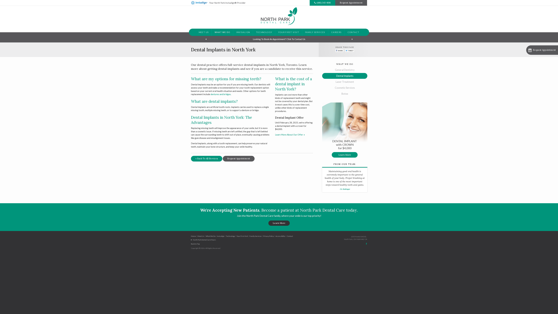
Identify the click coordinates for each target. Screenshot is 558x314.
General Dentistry (345, 69)
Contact (353, 32)
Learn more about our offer (289, 134)
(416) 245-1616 (324, 2)
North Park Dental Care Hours (204, 240)
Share (340, 50)
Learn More (279, 223)
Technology (264, 32)
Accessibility (280, 236)
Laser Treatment (345, 81)
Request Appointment (351, 2)
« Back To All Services (206, 158)
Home (193, 236)
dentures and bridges (221, 94)
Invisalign (243, 32)
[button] (542, 50)
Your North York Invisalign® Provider (227, 2)
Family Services (315, 32)
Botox (344, 93)
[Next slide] (352, 39)
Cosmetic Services (345, 87)
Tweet (351, 50)
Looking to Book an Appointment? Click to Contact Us (279, 39)
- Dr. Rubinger (344, 189)
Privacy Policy (268, 236)
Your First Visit (288, 32)
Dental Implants (344, 75)
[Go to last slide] (206, 39)
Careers (336, 32)
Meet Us (204, 32)
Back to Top (195, 244)
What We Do (222, 32)
